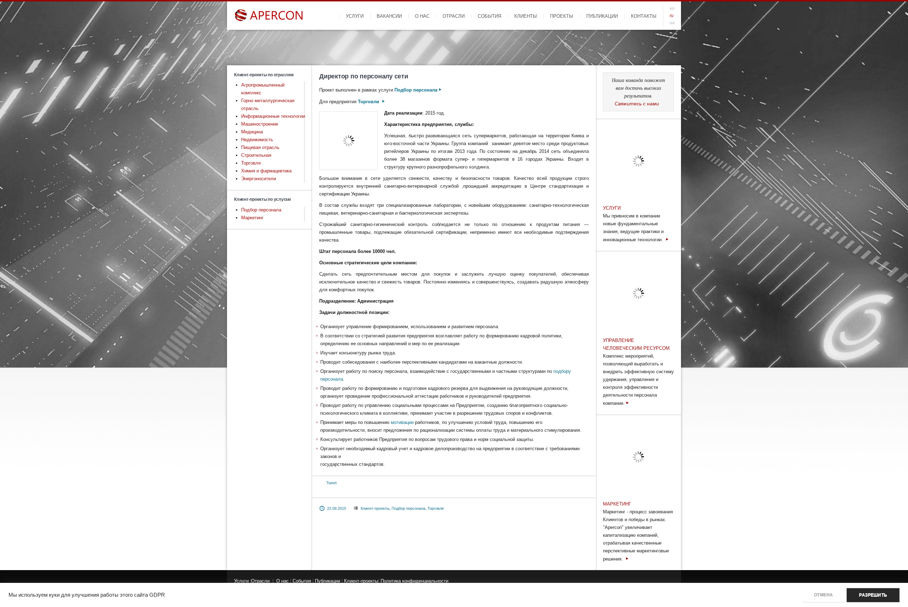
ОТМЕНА (823, 594)
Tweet (331, 483)
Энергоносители (258, 178)
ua (672, 22)
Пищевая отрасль (260, 147)
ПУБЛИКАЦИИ (602, 16)
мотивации (402, 422)
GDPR (157, 595)
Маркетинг (252, 217)
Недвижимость (257, 139)
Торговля (251, 163)
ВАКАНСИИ (389, 16)
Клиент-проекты (375, 508)
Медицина (252, 131)
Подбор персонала (261, 210)
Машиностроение (259, 124)
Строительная (256, 155)
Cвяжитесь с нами (637, 103)
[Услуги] (667, 239)
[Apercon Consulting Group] (269, 15)
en (672, 8)
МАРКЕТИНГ (617, 504)
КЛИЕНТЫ (525, 16)
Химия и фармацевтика (266, 170)
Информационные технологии (273, 116)
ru (672, 15)
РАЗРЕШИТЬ (873, 594)
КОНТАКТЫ (644, 16)
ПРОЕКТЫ (561, 16)
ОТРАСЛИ (454, 16)
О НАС (422, 16)
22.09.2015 (336, 508)
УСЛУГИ (355, 16)
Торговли (369, 101)
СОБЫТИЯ (489, 16)
